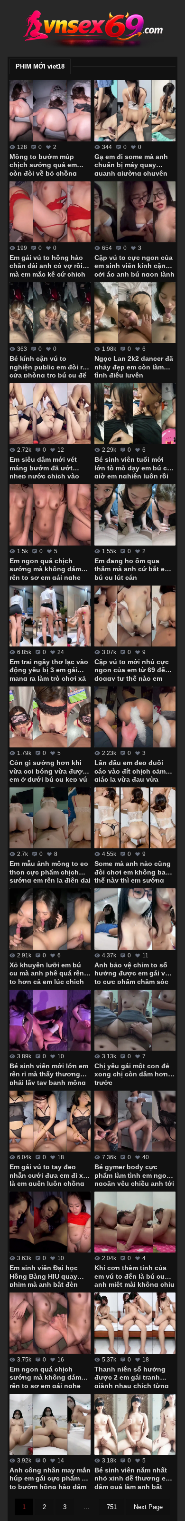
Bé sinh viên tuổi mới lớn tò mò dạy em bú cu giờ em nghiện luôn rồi (132, 467)
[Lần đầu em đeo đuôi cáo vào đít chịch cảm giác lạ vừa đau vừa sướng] (135, 716)
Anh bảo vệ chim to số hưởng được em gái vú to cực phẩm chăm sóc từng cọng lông (131, 972)
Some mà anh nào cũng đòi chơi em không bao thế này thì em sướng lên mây (132, 871)
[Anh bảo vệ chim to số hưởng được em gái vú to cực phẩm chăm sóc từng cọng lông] (135, 918)
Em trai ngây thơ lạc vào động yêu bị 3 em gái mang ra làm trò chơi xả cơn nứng (48, 669)
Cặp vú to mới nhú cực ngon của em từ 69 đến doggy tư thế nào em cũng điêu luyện (131, 669)
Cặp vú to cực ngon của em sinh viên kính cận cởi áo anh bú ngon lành (134, 265)
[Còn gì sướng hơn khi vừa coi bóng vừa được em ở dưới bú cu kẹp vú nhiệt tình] (50, 716)
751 (112, 1507)
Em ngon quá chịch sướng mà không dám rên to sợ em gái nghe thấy (45, 1376)
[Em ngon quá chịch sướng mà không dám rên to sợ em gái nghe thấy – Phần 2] (50, 514)
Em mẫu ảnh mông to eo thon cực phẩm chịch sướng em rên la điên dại (50, 871)
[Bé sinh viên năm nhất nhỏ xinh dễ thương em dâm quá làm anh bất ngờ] (135, 1424)
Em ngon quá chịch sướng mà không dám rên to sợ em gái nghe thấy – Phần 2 (45, 568)
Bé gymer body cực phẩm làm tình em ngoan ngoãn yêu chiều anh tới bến (134, 1174)
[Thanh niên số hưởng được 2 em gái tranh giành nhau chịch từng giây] (135, 1322)
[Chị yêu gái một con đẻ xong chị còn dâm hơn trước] (135, 1020)
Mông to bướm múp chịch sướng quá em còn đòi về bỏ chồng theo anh (43, 164)
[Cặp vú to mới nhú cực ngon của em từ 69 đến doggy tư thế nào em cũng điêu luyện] (135, 616)
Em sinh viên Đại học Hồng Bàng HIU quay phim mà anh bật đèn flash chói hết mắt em (44, 1275)
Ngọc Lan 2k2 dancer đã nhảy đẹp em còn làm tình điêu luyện (133, 366)
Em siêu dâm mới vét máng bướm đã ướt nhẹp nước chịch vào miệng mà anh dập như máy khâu (46, 467)
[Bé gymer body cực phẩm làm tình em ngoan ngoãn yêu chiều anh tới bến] (135, 1121)
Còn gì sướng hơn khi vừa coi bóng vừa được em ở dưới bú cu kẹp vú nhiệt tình (48, 770)
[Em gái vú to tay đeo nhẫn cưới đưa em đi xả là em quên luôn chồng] (50, 1121)
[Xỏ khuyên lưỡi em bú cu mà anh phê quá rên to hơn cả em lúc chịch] (50, 918)
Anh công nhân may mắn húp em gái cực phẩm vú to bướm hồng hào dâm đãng (50, 1477)
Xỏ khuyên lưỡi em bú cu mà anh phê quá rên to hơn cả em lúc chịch (46, 972)
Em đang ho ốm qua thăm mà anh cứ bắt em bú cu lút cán (132, 568)
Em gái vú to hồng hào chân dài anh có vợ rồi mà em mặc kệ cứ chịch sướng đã (47, 265)
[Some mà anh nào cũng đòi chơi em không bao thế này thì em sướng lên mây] (135, 817)
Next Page (148, 1507)
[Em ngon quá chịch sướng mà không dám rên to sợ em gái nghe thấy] (50, 1322)
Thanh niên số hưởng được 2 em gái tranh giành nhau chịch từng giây (131, 1376)
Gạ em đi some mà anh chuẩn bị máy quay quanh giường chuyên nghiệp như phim (131, 164)
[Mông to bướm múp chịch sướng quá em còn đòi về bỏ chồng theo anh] (50, 110)
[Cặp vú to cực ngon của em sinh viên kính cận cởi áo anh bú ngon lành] (135, 211)
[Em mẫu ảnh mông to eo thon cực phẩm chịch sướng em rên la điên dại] (50, 817)
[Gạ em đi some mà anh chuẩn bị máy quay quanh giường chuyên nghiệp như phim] (135, 110)
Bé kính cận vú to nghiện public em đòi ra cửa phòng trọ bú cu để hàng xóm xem (47, 366)
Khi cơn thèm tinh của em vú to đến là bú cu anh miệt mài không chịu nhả (134, 1275)
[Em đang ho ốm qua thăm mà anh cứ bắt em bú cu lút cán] (135, 514)
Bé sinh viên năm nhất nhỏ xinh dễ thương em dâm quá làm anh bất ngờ (132, 1477)
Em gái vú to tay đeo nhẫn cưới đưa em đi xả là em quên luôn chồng (48, 1174)
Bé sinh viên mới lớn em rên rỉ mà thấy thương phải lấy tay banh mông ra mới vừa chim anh (48, 1073)
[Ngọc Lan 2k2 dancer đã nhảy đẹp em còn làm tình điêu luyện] (135, 312)
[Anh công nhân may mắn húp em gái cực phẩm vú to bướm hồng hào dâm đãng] (50, 1424)
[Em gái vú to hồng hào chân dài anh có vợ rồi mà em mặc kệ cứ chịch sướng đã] (50, 211)
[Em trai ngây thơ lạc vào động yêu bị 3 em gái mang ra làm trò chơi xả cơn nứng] (50, 616)
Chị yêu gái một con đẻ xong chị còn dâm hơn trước (131, 1073)
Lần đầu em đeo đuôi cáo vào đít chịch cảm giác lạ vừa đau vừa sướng (130, 770)
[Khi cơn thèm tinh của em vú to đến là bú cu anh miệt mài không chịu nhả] (135, 1222)
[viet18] (92, 28)
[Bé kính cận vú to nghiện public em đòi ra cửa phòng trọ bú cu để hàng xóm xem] (50, 312)
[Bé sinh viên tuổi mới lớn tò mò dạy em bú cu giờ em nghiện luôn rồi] (135, 413)
